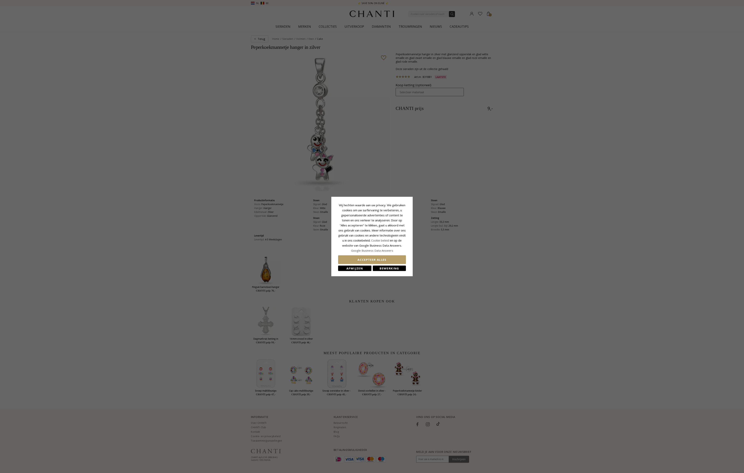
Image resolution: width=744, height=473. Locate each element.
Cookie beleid (380, 240)
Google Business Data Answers (372, 250)
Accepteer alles (371, 260)
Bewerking (389, 268)
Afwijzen (354, 268)
